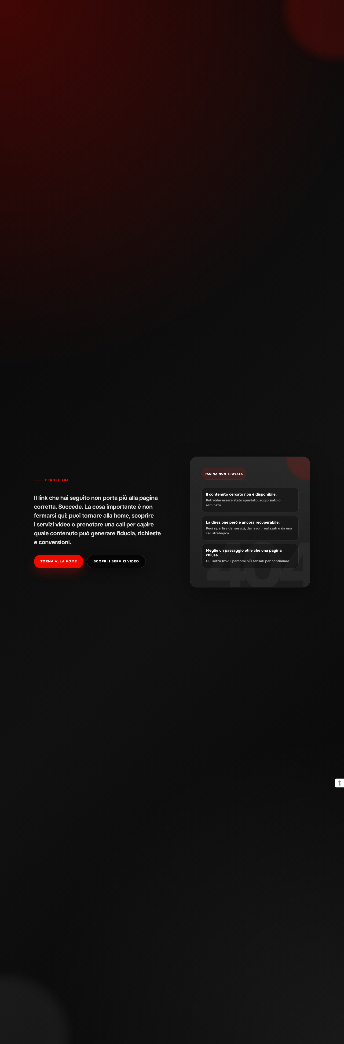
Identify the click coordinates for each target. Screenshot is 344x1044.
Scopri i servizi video (116, 561)
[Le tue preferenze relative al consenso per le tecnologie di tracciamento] (339, 783)
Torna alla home (58, 561)
